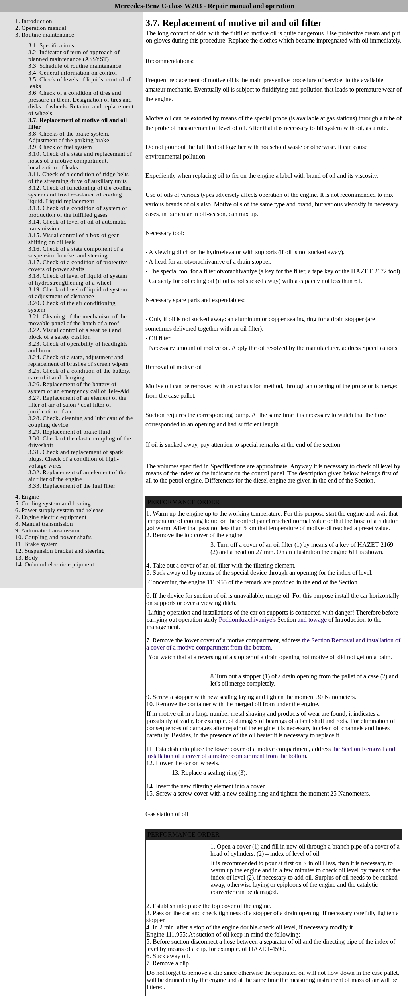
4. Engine (27, 496)
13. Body (26, 557)
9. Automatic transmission (47, 530)
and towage (312, 619)
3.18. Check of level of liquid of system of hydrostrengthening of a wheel (77, 279)
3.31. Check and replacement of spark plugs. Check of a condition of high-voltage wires (75, 459)
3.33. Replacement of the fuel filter (71, 486)
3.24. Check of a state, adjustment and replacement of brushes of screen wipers (78, 360)
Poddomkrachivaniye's (247, 619)
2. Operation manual (40, 28)
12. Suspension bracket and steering (60, 551)
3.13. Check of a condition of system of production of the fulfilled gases (77, 211)
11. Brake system (36, 544)
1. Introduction (33, 21)
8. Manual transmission (44, 524)
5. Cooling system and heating (53, 503)
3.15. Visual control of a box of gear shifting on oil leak (73, 238)
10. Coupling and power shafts (53, 537)
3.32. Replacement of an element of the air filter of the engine (77, 475)
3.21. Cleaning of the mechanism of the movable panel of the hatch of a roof (77, 319)
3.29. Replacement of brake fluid (69, 431)
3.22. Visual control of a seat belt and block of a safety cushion (74, 333)
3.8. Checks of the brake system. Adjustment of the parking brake (69, 136)
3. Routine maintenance (44, 34)
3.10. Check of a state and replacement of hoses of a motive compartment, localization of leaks (80, 161)
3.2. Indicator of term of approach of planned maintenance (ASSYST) (74, 55)
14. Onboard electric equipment (54, 564)
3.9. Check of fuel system (60, 147)
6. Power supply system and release (59, 510)
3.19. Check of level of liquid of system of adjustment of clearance (77, 292)
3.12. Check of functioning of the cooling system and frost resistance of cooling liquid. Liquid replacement (80, 194)
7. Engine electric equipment (50, 517)
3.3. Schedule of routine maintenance (74, 66)
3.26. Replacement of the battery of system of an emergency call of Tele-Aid (78, 387)
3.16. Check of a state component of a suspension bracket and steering (75, 252)
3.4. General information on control (72, 72)
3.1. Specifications (51, 45)
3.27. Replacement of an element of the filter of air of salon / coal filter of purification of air (77, 405)
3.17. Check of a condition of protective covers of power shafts (78, 265)
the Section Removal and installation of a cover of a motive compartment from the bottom (270, 752)
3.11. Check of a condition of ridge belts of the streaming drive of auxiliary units (78, 177)
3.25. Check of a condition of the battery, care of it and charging (79, 374)
